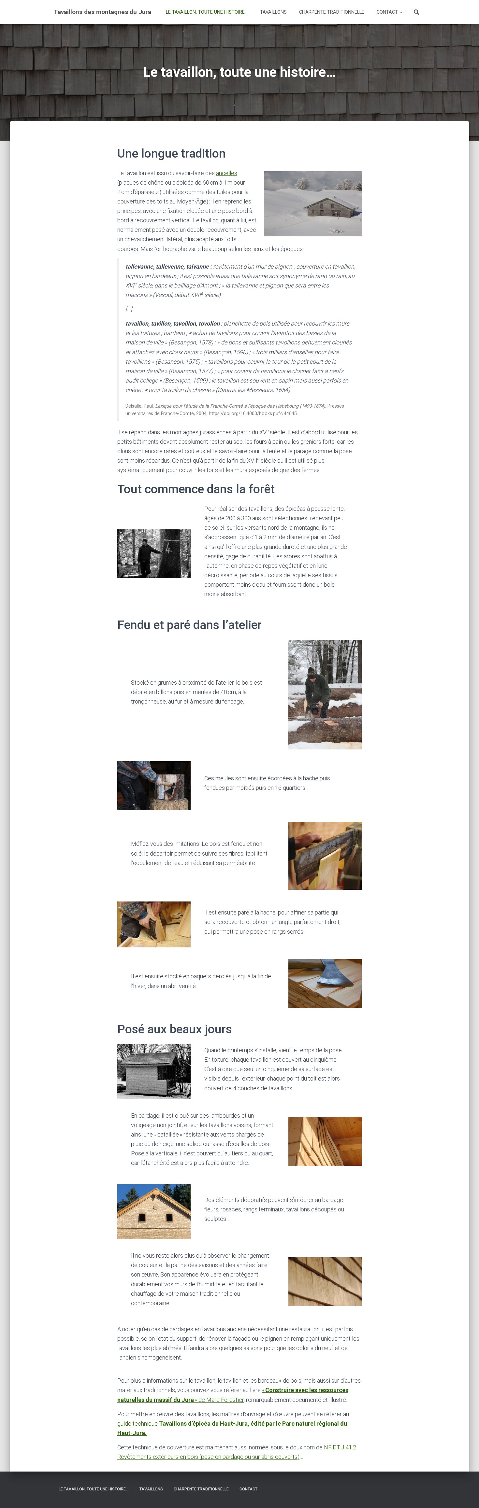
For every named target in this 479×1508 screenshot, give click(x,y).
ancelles (226, 173)
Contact (387, 12)
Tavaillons (273, 12)
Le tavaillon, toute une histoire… (206, 12)
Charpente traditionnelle (331, 12)
